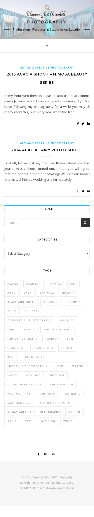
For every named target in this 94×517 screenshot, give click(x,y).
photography (19, 393)
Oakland (33, 375)
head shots (43, 347)
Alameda (33, 283)
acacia (12, 283)
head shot (16, 347)
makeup (78, 366)
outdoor (56, 375)
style (12, 421)
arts (11, 292)
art (73, 283)
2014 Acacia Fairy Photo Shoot (47, 150)
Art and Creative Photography (47, 67)
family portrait (57, 329)
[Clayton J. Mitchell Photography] (47, 17)
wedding (48, 421)
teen (29, 421)
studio (74, 412)
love (60, 366)
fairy (11, 329)
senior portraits (55, 402)
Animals (55, 283)
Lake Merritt (34, 357)
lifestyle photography (27, 366)
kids (11, 357)
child (12, 311)
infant (67, 347)
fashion (52, 338)
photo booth (61, 384)
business (73, 302)
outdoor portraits (24, 384)
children (32, 311)
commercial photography (29, 320)
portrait (47, 393)
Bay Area (47, 292)
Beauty (68, 292)
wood (68, 421)
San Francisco (19, 402)
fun (70, 338)
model (12, 375)
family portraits (22, 338)
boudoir (51, 302)
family (29, 329)
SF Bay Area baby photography (33, 412)
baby (27, 292)
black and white (21, 302)
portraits (71, 393)
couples (67, 320)
